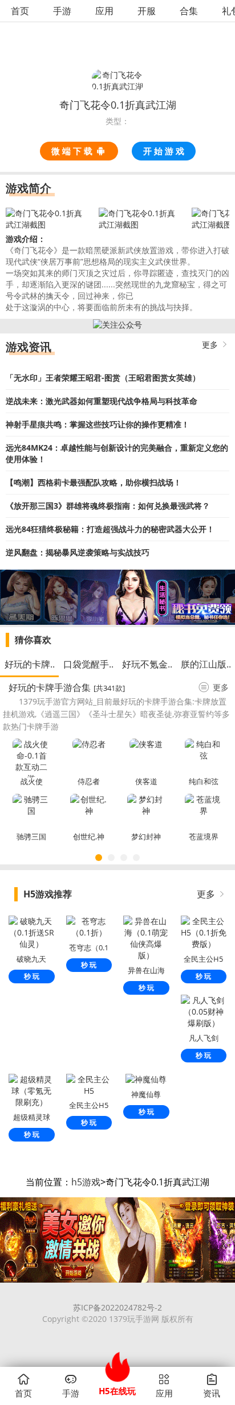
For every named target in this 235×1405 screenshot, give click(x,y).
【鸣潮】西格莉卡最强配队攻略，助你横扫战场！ (93, 482)
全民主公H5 (88, 1105)
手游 (62, 11)
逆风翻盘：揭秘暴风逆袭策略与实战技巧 (77, 552)
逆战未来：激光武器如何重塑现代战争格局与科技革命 (101, 400)
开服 (146, 11)
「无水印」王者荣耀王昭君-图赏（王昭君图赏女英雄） (103, 377)
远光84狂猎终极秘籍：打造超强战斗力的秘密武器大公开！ (110, 529)
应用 (104, 11)
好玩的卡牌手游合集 (50, 687)
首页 (20, 11)
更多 (210, 344)
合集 (189, 11)
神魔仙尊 (146, 1094)
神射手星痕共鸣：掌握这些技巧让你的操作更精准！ (97, 424)
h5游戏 (85, 1182)
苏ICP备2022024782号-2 (117, 1307)
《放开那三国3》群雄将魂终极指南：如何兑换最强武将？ (108, 505)
